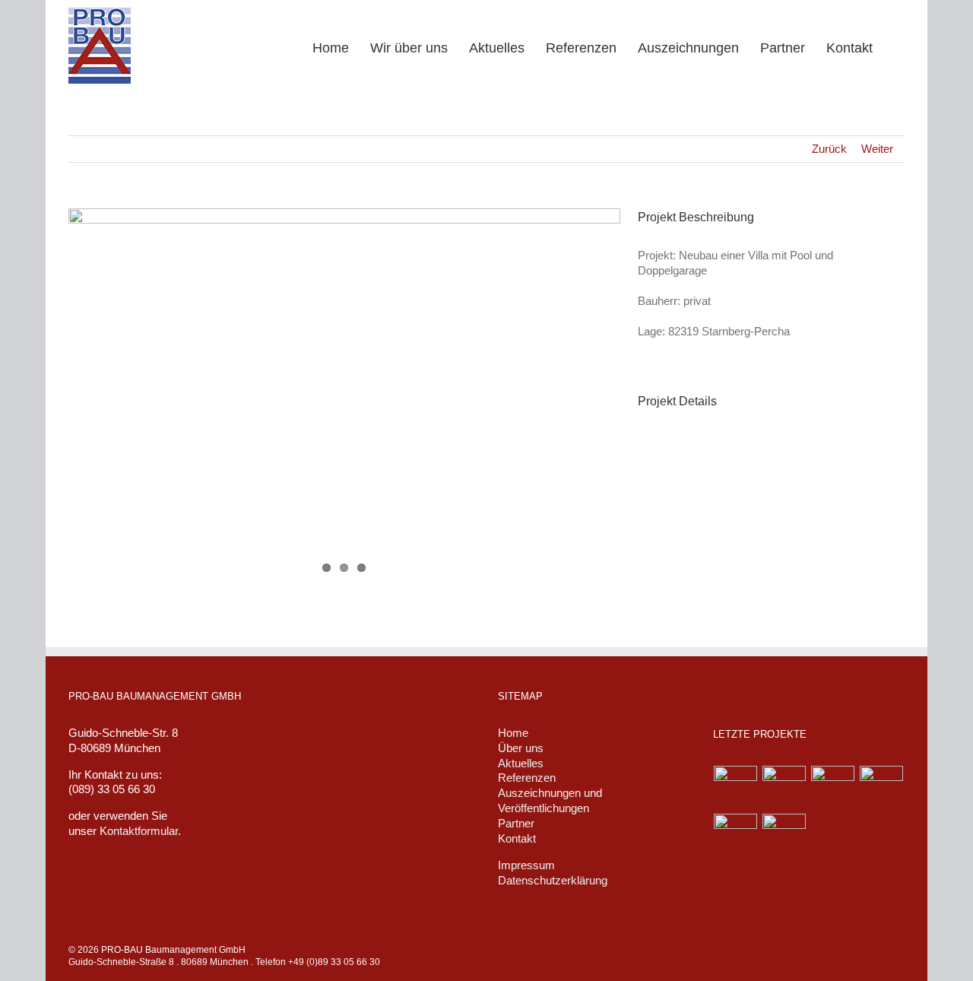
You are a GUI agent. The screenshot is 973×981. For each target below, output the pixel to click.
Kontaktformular (139, 830)
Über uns (521, 747)
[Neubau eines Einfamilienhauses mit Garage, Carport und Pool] (784, 787)
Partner (516, 823)
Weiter (877, 148)
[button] (899, 47)
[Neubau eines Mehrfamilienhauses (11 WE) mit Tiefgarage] (736, 787)
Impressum (526, 865)
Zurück (829, 148)
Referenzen (527, 777)
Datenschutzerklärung (552, 880)
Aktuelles (521, 763)
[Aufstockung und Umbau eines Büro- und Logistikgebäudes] (784, 835)
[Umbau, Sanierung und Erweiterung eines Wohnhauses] (882, 787)
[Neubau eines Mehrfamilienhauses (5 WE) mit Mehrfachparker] (736, 835)
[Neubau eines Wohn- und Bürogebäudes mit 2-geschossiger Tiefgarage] (833, 787)
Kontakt (517, 838)
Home (513, 732)
